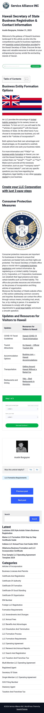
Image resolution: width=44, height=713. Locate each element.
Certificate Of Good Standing (14, 590)
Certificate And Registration (13, 576)
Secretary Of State (9, 672)
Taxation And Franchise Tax (13, 692)
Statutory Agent (8, 687)
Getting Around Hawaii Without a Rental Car (30, 369)
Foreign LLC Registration (12, 605)
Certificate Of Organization (13, 595)
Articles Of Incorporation (12, 566)
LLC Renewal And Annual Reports (16, 648)
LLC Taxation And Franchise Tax (15, 658)
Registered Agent (9, 668)
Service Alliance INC (25, 6)
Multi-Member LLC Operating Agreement (18, 663)
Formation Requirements (12, 610)
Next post (22, 500)
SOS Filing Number (10, 682)
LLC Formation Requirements (16, 478)
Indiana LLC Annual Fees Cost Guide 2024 (20, 544)
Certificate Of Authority (11, 581)
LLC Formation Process (11, 634)
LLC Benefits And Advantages (14, 624)
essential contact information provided (22, 45)
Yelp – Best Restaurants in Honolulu (28, 381)
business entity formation (12, 154)
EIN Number (7, 600)
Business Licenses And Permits (15, 571)
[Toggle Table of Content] (25, 79)
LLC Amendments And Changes (15, 614)
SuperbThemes (22, 709)
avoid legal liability (23, 308)
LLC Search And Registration (14, 653)
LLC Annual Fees (9, 619)
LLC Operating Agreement (12, 643)
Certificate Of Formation (12, 586)
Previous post (22, 491)
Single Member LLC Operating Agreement (19, 677)
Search (7, 514)
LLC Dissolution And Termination (15, 629)
